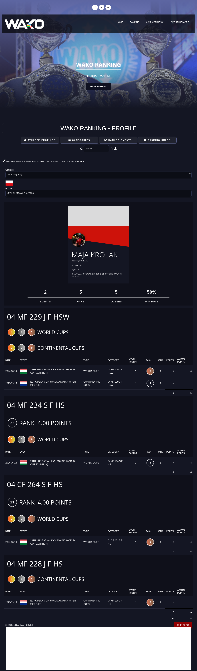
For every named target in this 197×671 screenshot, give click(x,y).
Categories (80, 140)
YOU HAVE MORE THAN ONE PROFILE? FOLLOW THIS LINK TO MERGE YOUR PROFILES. (45, 161)
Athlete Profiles (41, 140)
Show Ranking (98, 86)
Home (120, 22)
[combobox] (98, 175)
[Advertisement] (98, 648)
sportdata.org (180, 22)
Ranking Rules (159, 140)
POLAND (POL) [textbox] (14, 174)
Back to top (183, 625)
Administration (155, 22)
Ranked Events (119, 140)
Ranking (134, 22)
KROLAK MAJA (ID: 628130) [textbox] (20, 193)
